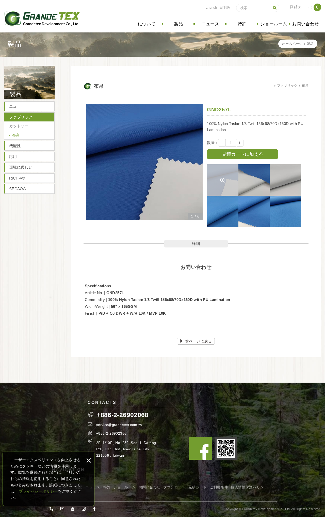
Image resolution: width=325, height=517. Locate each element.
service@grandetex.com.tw (119, 425)
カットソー (19, 126)
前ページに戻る (198, 341)
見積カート (197, 487)
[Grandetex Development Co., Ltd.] (42, 19)
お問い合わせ (305, 24)
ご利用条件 (219, 487)
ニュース (210, 24)
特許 (242, 24)
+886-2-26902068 (122, 415)
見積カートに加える (242, 154)
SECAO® (17, 189)
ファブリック (20, 117)
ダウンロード (174, 487)
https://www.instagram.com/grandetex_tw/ (85, 509)
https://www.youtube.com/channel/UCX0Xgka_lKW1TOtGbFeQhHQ (74, 509)
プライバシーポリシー (38, 491)
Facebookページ (200, 448)
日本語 (225, 7)
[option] (144, 162)
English (211, 7)
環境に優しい (20, 167)
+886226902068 (53, 509)
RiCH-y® (17, 178)
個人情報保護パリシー (249, 487)
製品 (178, 24)
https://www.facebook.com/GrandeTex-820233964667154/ (96, 509)
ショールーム (274, 24)
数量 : (212, 142)
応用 (13, 156)
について (146, 24)
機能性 (15, 146)
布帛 (16, 135)
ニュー (15, 106)
